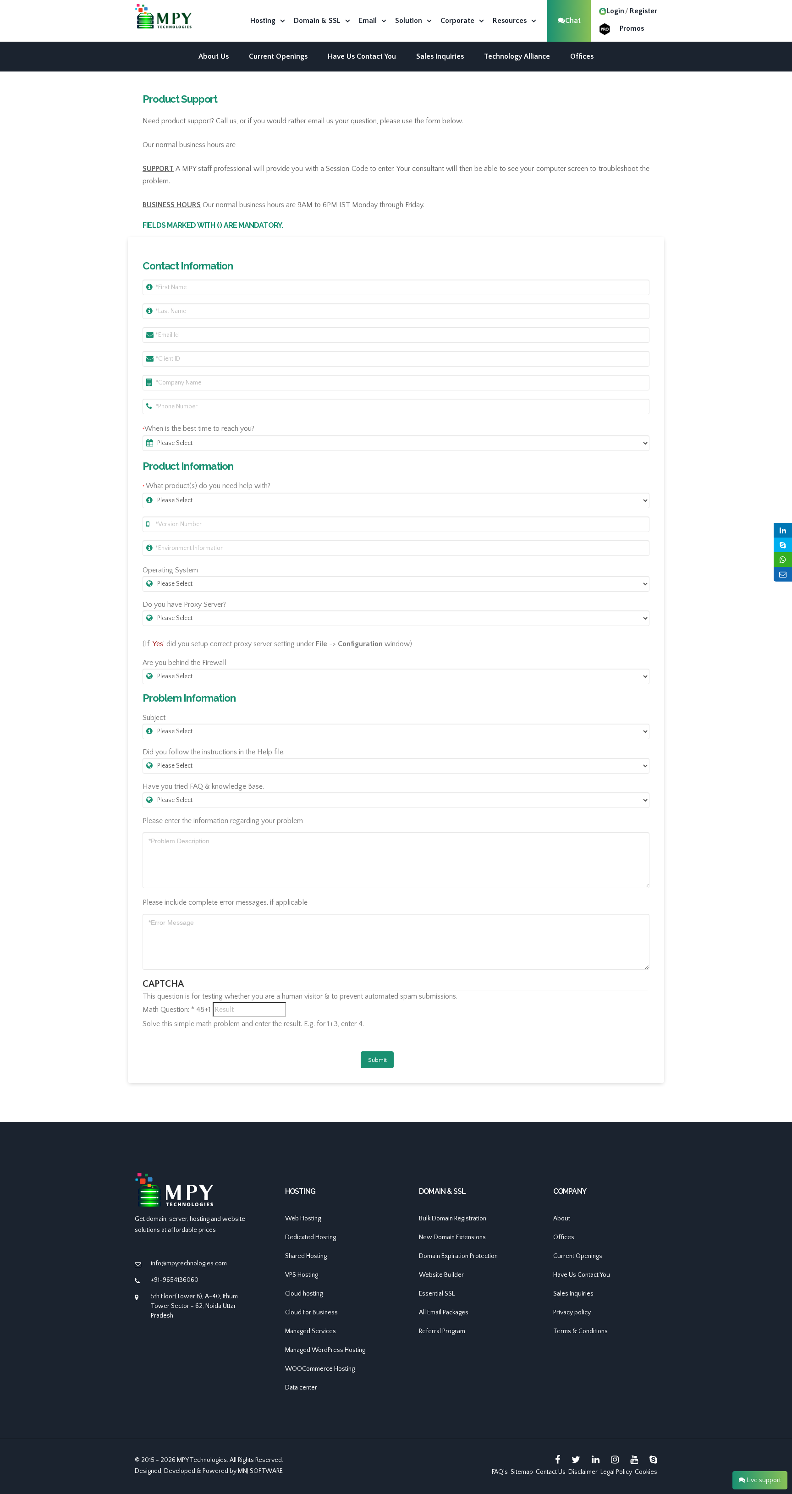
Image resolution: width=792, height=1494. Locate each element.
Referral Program (442, 1331)
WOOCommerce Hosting (320, 1369)
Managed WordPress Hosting (325, 1350)
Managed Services (310, 1331)
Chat (573, 20)
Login (615, 11)
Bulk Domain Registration (452, 1218)
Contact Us (551, 1472)
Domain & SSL (317, 20)
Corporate (457, 20)
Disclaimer (583, 1472)
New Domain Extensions (452, 1237)
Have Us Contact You (362, 56)
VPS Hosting (301, 1275)
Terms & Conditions (580, 1331)
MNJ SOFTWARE (260, 1471)
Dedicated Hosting (310, 1237)
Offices (582, 56)
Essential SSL (437, 1293)
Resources (510, 20)
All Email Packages (443, 1312)
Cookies (646, 1472)
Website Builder (441, 1275)
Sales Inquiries (440, 56)
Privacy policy (572, 1312)
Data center (301, 1387)
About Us (213, 56)
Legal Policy (616, 1472)
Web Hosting (303, 1218)
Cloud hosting (304, 1293)
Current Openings (278, 56)
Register (643, 11)
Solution (408, 20)
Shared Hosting (306, 1256)
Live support (763, 1480)
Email (368, 20)
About (561, 1218)
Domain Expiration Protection (458, 1256)
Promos (632, 28)
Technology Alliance (517, 56)
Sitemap (522, 1472)
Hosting (262, 20)
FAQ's (500, 1472)
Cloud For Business (311, 1312)
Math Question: (168, 1009)
